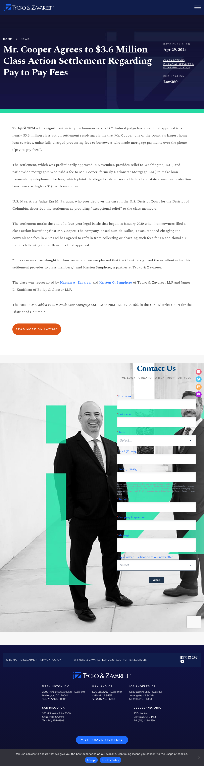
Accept (91, 760)
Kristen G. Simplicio (115, 282)
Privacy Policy (50, 659)
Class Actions (174, 60)
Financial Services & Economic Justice (178, 66)
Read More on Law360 (37, 329)
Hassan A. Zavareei (75, 282)
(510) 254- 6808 (55, 720)
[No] (199, 757)
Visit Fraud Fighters (102, 739)
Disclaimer (29, 659)
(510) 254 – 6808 (105, 699)
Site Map (12, 659)
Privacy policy (110, 760)
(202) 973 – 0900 (56, 699)
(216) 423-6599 (146, 720)
